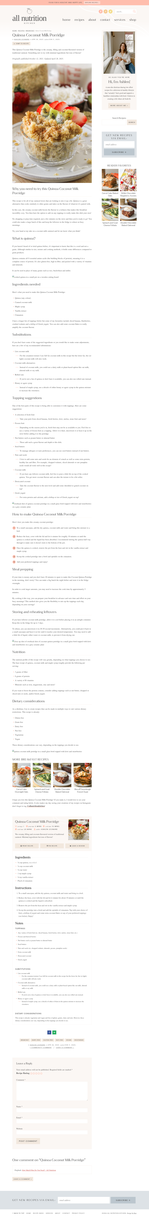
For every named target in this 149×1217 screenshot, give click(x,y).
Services (119, 20)
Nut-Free (59, 1040)
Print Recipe (27, 846)
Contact (105, 20)
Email (19, 1117)
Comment (21, 1079)
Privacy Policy (78, 1213)
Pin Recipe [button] (52, 846)
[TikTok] (110, 11)
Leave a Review (78, 846)
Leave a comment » (65, 1048)
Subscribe (118, 152)
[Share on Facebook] (49, 1032)
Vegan (68, 1040)
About (92, 20)
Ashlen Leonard (21, 39)
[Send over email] (54, 1032)
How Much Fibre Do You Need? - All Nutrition (39, 1170)
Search (132, 122)
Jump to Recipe (22, 43)
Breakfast (30, 31)
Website (19, 1128)
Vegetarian (78, 1040)
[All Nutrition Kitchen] (29, 16)
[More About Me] (119, 52)
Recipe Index (38, 1213)
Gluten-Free (48, 1040)
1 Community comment (41, 1048)
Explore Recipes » (92, 2)
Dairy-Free (36, 1040)
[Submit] (134, 11)
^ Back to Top (18, 1213)
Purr (135, 1213)
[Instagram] (106, 11)
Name (19, 1106)
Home (66, 20)
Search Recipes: (119, 118)
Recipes (79, 20)
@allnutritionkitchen (36, 806)
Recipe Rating (22, 1073)
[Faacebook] (101, 11)
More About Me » (119, 105)
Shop (132, 20)
